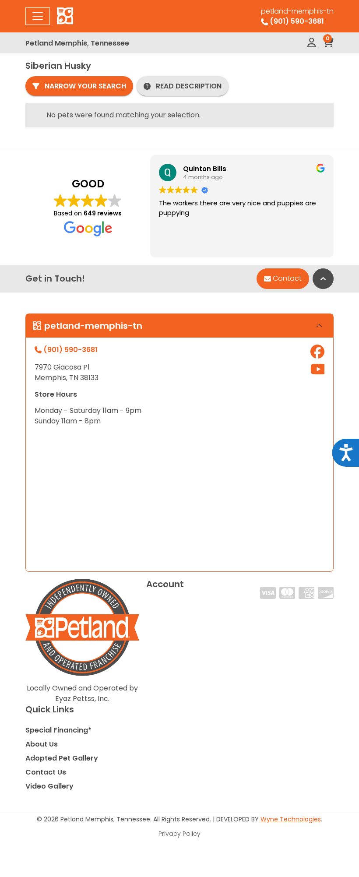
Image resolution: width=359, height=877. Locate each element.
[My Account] (311, 42)
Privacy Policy (179, 833)
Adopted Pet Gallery (61, 758)
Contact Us (45, 772)
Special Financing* (58, 730)
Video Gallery (49, 786)
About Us (41, 744)
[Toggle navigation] (37, 16)
